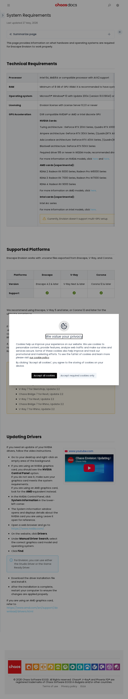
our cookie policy (39, 357)
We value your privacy (64, 336)
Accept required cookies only (77, 375)
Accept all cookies (44, 375)
